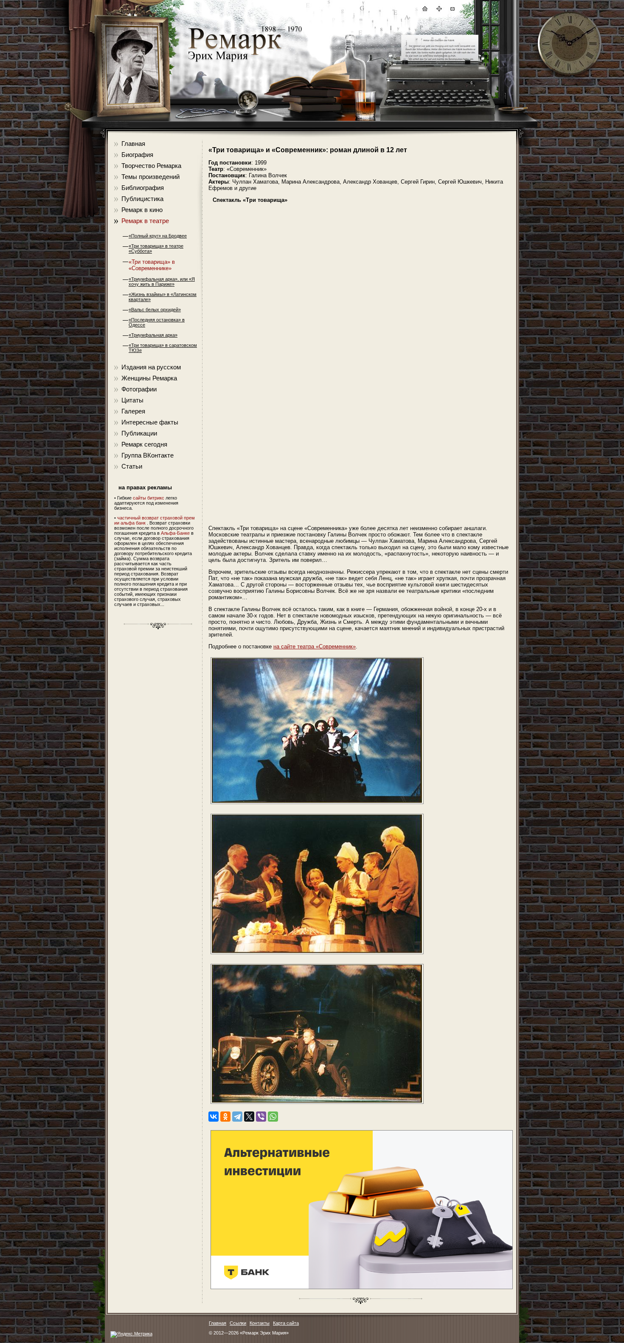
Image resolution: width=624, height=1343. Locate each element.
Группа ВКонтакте (147, 455)
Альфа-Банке (175, 533)
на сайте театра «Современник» (314, 646)
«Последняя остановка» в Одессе (157, 322)
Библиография (142, 187)
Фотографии (139, 389)
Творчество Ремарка (151, 165)
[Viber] (261, 1116)
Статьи (131, 466)
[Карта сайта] (438, 10)
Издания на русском (151, 367)
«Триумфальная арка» (153, 335)
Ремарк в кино (142, 209)
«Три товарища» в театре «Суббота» (156, 248)
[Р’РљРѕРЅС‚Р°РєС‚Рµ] (213, 1116)
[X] (249, 1116)
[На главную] (424, 10)
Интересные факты (149, 422)
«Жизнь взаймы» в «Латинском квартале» (163, 297)
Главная (133, 143)
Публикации (139, 433)
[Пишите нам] (452, 10)
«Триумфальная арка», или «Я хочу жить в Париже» (162, 281)
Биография (137, 154)
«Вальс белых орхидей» (155, 309)
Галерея (133, 411)
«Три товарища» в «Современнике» (152, 265)
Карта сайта (286, 1323)
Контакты (260, 1323)
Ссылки (238, 1323)
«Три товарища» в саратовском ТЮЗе (163, 348)
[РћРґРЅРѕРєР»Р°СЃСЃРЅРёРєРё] (225, 1116)
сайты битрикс (148, 497)
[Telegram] (237, 1116)
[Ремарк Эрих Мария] (234, 62)
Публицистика (142, 198)
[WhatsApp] (273, 1116)
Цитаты (132, 400)
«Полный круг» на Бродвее (158, 235)
